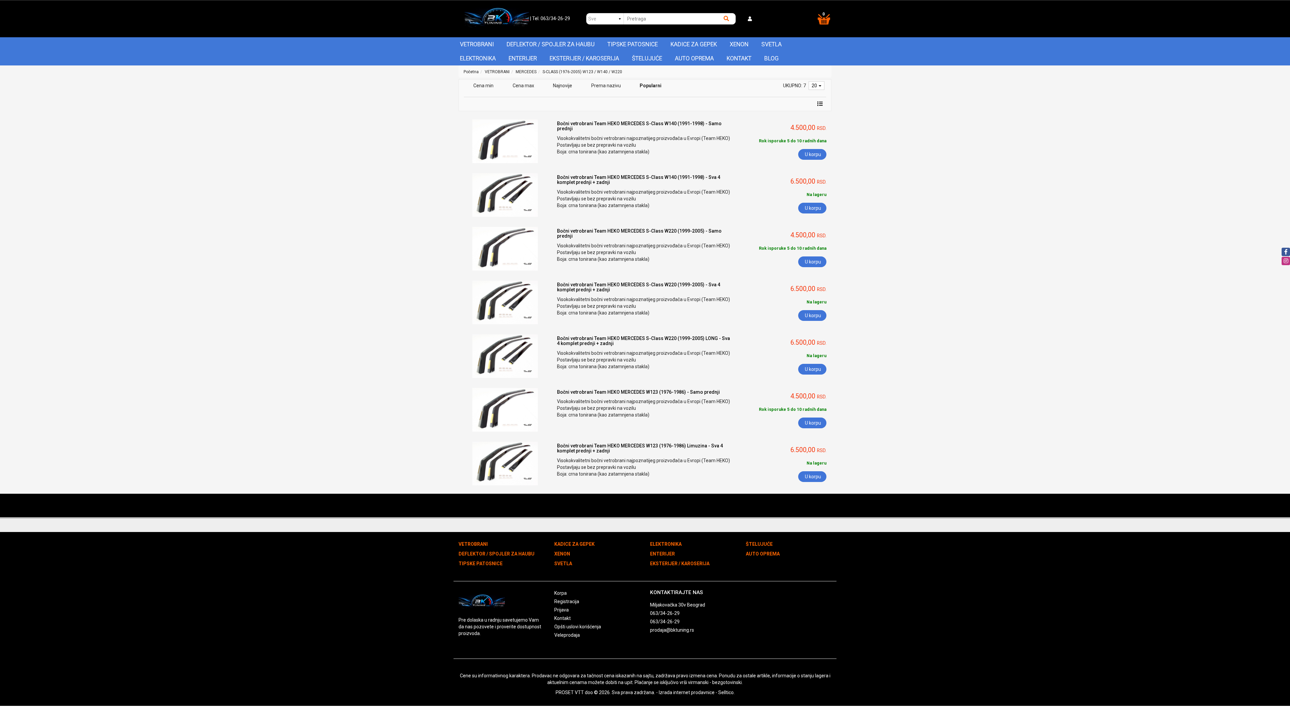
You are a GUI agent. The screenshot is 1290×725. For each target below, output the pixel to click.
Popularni (650, 85)
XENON (739, 44)
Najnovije (562, 85)
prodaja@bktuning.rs (672, 630)
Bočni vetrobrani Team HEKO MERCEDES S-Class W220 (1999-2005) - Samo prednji (639, 233)
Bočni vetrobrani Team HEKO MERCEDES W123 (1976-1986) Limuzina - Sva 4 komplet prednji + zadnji (640, 448)
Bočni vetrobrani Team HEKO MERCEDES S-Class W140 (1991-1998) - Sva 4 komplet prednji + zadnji (638, 180)
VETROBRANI (477, 44)
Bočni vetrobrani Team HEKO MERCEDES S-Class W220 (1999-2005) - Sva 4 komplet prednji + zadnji (638, 287)
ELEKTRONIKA (478, 58)
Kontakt (739, 58)
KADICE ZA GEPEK (694, 44)
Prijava (561, 610)
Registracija (566, 601)
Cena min (483, 85)
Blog (771, 58)
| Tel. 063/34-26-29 (550, 18)
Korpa (560, 593)
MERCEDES (526, 71)
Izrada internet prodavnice (687, 692)
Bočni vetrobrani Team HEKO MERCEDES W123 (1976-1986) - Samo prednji (638, 392)
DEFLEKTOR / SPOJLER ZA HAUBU (551, 44)
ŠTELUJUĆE (647, 58)
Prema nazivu (606, 85)
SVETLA (771, 44)
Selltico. (726, 692)
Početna (471, 71)
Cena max (523, 85)
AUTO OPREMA (694, 58)
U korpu (813, 154)
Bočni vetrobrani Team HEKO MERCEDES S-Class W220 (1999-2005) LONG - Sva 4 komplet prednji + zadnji (643, 341)
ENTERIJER (523, 58)
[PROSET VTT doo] (497, 18)
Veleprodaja (567, 635)
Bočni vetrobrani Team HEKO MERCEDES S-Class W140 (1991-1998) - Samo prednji (639, 126)
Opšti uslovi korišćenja (577, 626)
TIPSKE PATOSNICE (632, 44)
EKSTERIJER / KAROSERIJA (584, 58)
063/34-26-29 (665, 613)
